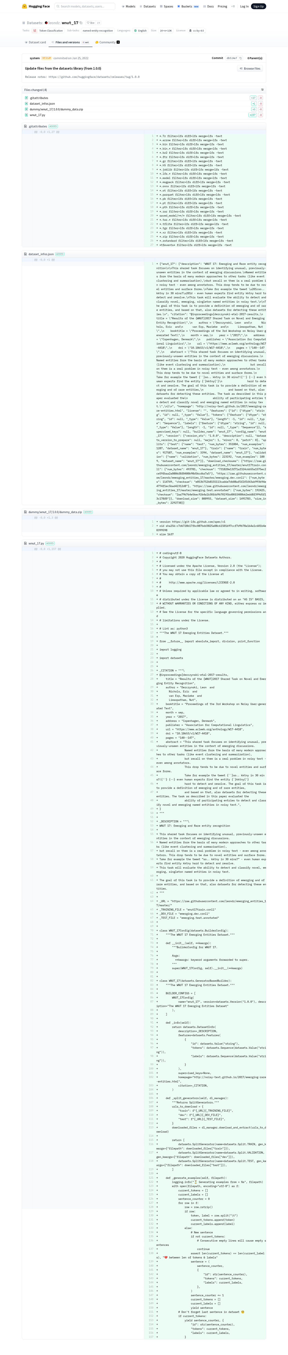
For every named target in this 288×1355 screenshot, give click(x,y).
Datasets (150, 6)
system (35, 58)
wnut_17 (70, 22)
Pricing (222, 6)
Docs (210, 6)
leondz (54, 22)
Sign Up (259, 6)
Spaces (168, 6)
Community (109, 42)
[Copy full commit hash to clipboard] (240, 58)
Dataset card (37, 42)
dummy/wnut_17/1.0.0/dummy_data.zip (56, 109)
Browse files (252, 68)
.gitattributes (39, 98)
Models (130, 6)
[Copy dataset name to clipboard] (81, 22)
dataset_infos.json (42, 103)
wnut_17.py (37, 115)
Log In (244, 6)
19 (98, 22)
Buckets (189, 6)
